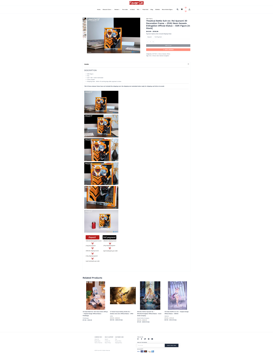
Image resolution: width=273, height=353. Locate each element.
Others (168, 53)
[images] (113, 35)
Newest (164, 53)
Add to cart (168, 45)
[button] (111, 9)
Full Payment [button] (158, 37)
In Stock (160, 53)
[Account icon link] (189, 9)
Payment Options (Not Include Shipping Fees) (158, 33)
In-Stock (154, 55)
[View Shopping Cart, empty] (181, 9)
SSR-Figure (149, 18)
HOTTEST (154, 53)
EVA (150, 55)
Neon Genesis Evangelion (163, 55)
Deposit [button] (149, 37)
